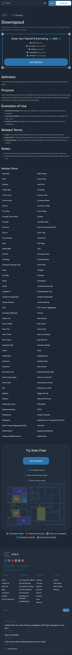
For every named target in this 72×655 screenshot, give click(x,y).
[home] (5, 3)
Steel (38, 599)
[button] (45, 3)
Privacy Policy (9, 565)
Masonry (39, 602)
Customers (5, 593)
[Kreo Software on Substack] (22, 560)
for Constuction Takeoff (26, 580)
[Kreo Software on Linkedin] (5, 560)
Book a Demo (58, 586)
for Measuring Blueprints (23, 597)
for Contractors (24, 593)
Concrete (39, 583)
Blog (3, 590)
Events (56, 580)
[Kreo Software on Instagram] (15, 560)
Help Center (58, 583)
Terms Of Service (23, 565)
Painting (39, 596)
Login (52, 3)
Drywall (38, 593)
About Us (5, 586)
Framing (39, 590)
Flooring (39, 580)
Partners (4, 596)
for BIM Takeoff (24, 601)
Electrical (39, 586)
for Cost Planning (25, 583)
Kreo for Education (8, 599)
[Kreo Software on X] (9, 560)
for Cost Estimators (25, 590)
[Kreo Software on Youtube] (12, 560)
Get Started (63, 3)
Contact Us (5, 583)
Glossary (56, 590)
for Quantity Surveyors (26, 586)
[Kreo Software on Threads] (19, 560)
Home (4, 580)
